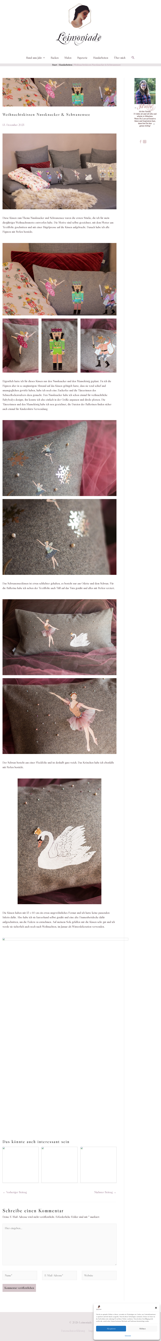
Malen (67, 57)
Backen (55, 57)
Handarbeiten (100, 57)
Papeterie (82, 57)
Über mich (119, 57)
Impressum (128, 1335)
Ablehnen (142, 1328)
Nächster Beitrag (105, 1192)
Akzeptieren (111, 1328)
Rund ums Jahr (34, 57)
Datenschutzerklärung (73, 1330)
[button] (156, 1308)
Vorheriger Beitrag (15, 1192)
